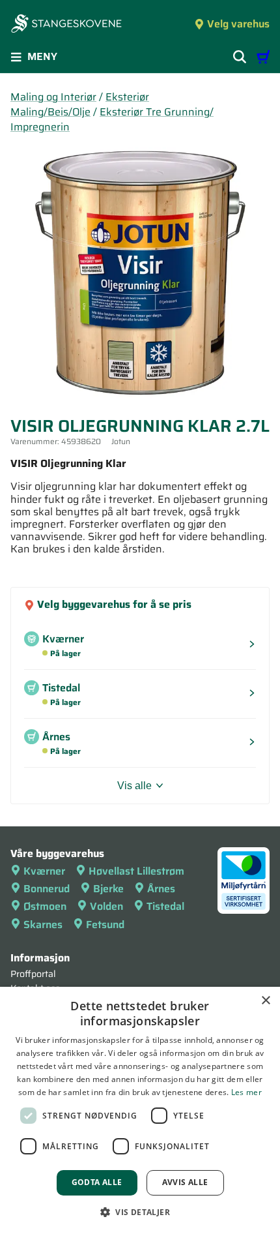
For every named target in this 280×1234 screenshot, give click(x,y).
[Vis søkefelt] (239, 56)
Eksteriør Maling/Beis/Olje (79, 104)
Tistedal (165, 906)
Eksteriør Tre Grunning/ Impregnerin (112, 119)
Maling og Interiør (53, 97)
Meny (42, 56)
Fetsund (105, 924)
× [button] (265, 1001)
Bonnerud (46, 888)
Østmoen (44, 906)
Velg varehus (238, 24)
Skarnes (43, 924)
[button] (140, 1211)
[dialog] (140, 1110)
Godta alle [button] (97, 1182)
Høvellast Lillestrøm (136, 871)
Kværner (44, 871)
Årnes (161, 888)
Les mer (246, 1092)
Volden (106, 906)
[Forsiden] (66, 24)
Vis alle (134, 785)
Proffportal (33, 974)
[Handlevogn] (263, 57)
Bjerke (108, 888)
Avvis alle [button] (185, 1182)
